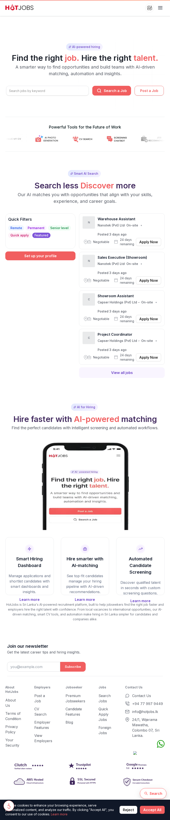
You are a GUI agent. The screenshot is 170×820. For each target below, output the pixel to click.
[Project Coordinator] (122, 347)
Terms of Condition (13, 716)
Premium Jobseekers (75, 698)
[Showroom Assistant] (122, 308)
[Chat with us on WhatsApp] (161, 744)
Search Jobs (105, 698)
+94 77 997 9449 (147, 703)
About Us (10, 703)
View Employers (43, 738)
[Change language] (149, 8)
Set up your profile (40, 256)
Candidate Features (74, 712)
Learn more (59, 814)
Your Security (12, 742)
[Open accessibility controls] (9, 806)
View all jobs (122, 372)
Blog (69, 722)
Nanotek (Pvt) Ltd (111, 225)
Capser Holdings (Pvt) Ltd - (118, 302)
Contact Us (141, 696)
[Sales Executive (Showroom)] (122, 270)
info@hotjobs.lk (145, 711)
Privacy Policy (11, 729)
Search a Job (115, 90)
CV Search (40, 712)
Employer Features (42, 725)
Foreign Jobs (105, 730)
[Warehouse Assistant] (122, 231)
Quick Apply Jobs (103, 714)
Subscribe (73, 667)
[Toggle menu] (160, 8)
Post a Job (149, 90)
